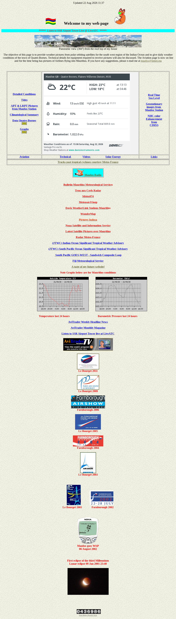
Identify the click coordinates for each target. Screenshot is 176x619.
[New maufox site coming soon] (120, 23)
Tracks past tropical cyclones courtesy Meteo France (88, 162)
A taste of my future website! (88, 266)
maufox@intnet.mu (151, 60)
